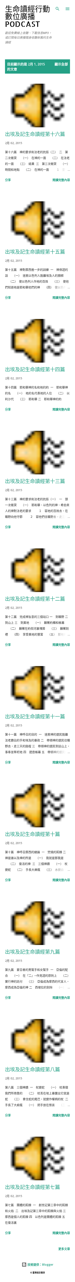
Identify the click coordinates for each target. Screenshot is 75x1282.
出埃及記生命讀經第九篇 (32, 951)
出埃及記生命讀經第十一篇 (35, 716)
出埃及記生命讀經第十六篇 (35, 133)
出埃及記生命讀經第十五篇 (35, 251)
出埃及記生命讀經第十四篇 (35, 369)
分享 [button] (8, 180)
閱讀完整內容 (61, 180)
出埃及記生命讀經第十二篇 (35, 598)
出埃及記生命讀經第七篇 (32, 1186)
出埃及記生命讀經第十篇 (32, 833)
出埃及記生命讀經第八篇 (32, 1069)
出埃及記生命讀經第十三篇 (35, 481)
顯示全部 (61, 64)
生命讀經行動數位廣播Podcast (27, 16)
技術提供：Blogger (40, 1264)
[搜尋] (57, 7)
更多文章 (64, 1249)
